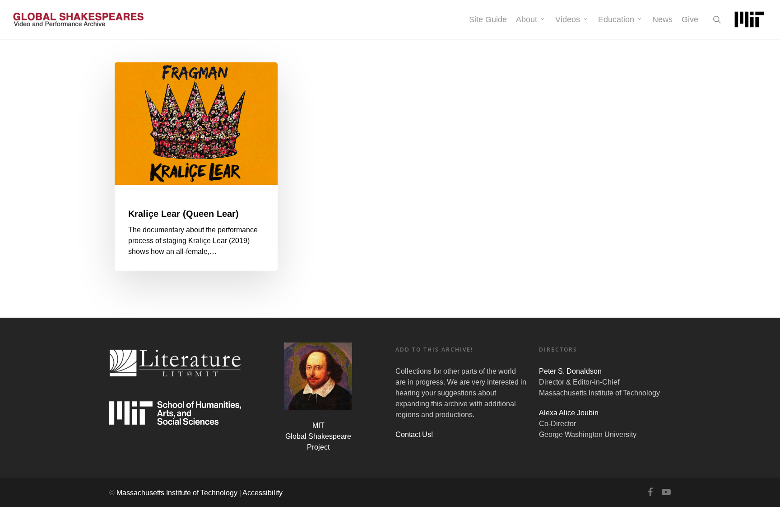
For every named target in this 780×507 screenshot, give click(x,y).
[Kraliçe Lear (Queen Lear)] (196, 167)
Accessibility (262, 493)
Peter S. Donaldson (570, 371)
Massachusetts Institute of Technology (176, 493)
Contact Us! (414, 434)
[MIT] (749, 19)
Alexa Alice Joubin (569, 413)
